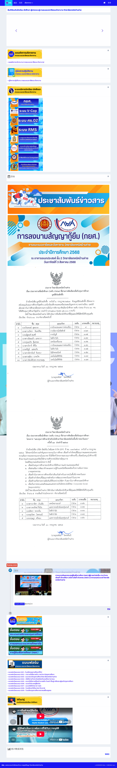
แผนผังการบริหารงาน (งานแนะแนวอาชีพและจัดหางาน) (26, 62)
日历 (20, 3)
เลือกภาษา (28, 3)
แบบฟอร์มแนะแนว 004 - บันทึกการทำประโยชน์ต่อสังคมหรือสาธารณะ (32, 679)
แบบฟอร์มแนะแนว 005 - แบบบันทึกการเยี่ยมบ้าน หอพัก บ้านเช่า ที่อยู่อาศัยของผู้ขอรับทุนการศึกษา (41, 681)
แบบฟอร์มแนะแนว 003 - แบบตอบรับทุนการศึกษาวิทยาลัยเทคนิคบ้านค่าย (33, 677)
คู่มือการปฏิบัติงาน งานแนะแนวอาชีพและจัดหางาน (25, 80)
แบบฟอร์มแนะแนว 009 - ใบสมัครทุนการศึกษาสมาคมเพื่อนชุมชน (30, 690)
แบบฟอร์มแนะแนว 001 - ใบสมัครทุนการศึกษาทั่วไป (25, 672)
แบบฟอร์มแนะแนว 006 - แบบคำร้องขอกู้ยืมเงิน (24, 683)
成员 (15, 3)
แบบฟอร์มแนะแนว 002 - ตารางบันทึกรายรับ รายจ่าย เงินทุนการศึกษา (31, 674)
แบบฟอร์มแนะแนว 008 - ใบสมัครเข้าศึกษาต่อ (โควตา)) (27, 688)
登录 (109, 3)
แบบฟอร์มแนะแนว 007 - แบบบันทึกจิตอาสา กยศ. (25, 686)
